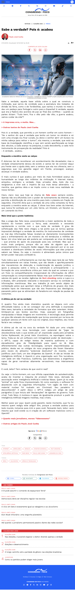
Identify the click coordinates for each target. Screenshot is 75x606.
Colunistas (14, 461)
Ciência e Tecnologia (29, 461)
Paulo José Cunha (39, 453)
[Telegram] (12, 6)
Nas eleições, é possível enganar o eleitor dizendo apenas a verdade (34, 537)
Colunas (32, 577)
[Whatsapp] (4, 6)
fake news (25, 453)
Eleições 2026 (38, 23)
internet (6, 449)
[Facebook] (20, 6)
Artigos (39, 577)
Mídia (4, 461)
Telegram (45, 478)
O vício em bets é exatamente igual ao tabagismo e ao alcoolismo (29, 507)
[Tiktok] (62, 6)
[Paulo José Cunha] (4, 37)
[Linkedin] (37, 6)
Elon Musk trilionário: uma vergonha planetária (21, 515)
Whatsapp (29, 478)
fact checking (55, 449)
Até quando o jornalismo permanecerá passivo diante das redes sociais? (32, 523)
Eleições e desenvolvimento (17, 544)
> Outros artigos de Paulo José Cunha (20, 424)
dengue (27, 449)
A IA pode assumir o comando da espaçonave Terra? (23, 491)
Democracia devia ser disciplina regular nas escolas (23, 499)
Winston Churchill (40, 449)
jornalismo (17, 449)
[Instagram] (45, 6)
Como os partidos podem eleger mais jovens (24, 560)
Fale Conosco (48, 577)
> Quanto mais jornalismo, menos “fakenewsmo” (25, 418)
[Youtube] (54, 6)
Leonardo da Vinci (55, 453)
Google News (63, 478)
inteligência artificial (10, 453)
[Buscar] (72, 1)
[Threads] (71, 6)
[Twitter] (29, 6)
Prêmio (48, 23)
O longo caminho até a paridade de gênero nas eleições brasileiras (33, 552)
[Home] (37, 10)
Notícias (27, 23)
